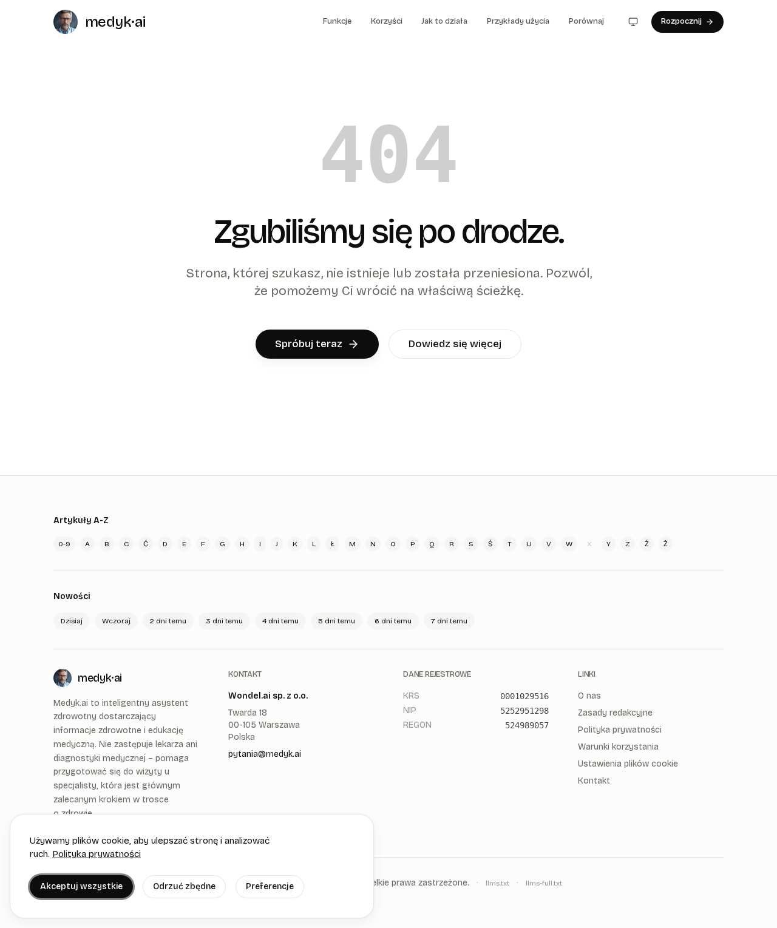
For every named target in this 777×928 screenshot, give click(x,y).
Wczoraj (116, 621)
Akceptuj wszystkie (81, 886)
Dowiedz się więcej (455, 343)
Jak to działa (444, 21)
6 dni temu (393, 621)
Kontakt (594, 781)
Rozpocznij (681, 21)
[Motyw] (633, 22)
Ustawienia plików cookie (628, 764)
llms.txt (497, 883)
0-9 (64, 544)
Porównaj (586, 21)
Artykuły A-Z (80, 520)
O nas (589, 696)
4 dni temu (280, 621)
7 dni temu (449, 621)
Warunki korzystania (618, 747)
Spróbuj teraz (308, 343)
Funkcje (337, 21)
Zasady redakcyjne (615, 713)
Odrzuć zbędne (184, 886)
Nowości (71, 596)
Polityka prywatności (96, 853)
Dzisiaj (72, 621)
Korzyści (386, 21)
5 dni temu (336, 621)
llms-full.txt (544, 883)
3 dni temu (224, 621)
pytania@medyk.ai (264, 754)
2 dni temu (168, 621)
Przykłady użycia (518, 21)
